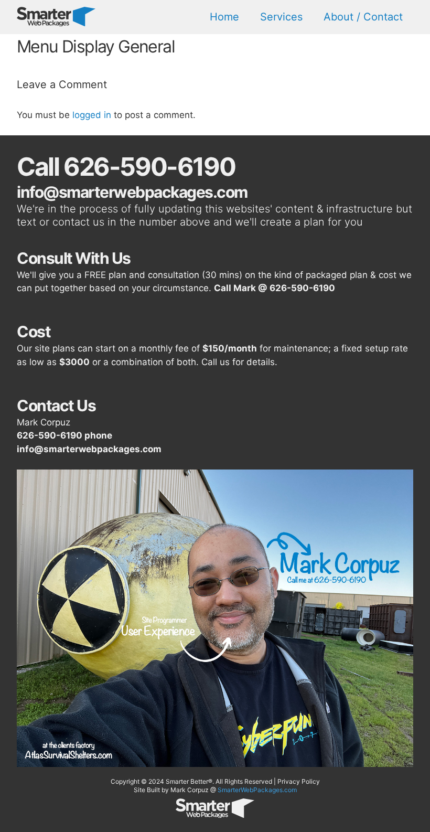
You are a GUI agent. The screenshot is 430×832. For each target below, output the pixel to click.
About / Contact (363, 16)
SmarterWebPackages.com (257, 790)
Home (224, 16)
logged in (91, 115)
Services (281, 16)
